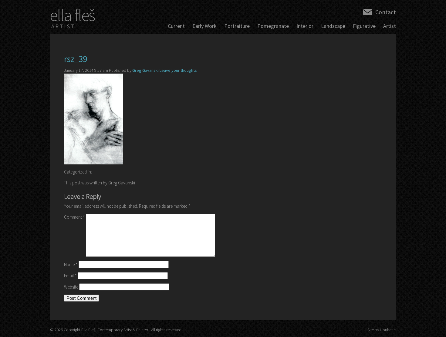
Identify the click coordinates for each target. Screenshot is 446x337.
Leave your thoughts (178, 70)
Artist (389, 25)
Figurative (364, 25)
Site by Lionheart (381, 329)
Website (71, 287)
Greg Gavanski (145, 70)
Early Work (204, 25)
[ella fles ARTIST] (73, 20)
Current (176, 25)
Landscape (333, 25)
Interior (304, 25)
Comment (74, 217)
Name (71, 264)
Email (70, 276)
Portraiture (237, 25)
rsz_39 (75, 58)
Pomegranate (273, 25)
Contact (385, 12)
